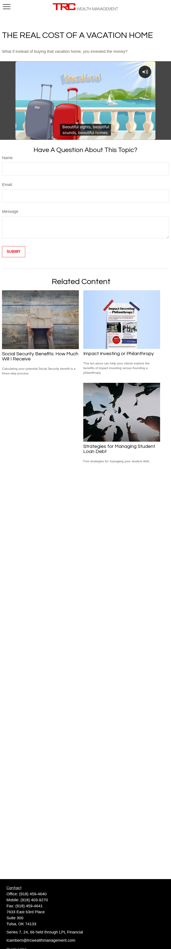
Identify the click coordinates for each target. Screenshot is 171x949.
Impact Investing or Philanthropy (118, 353)
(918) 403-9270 (34, 900)
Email (7, 184)
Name (7, 158)
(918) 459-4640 (33, 894)
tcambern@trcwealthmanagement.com (40, 940)
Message (10, 211)
